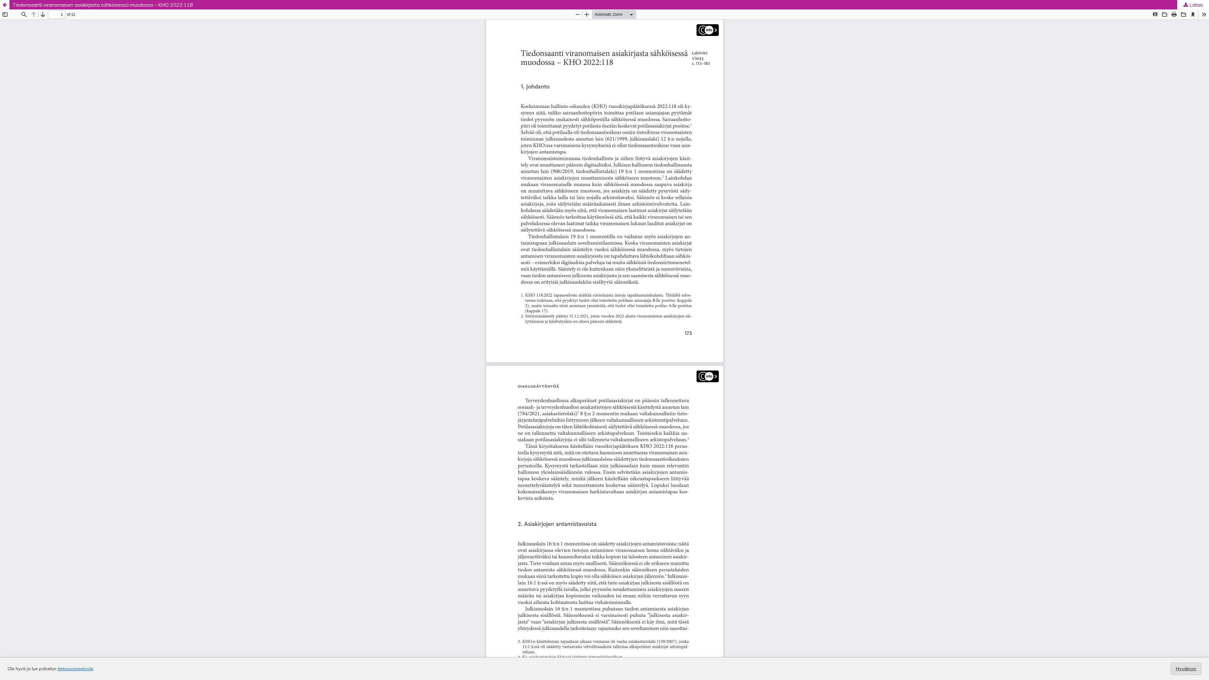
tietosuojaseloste (75, 669)
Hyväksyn (1186, 669)
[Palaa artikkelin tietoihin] (4, 4)
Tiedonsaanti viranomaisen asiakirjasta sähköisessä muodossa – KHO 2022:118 (103, 5)
